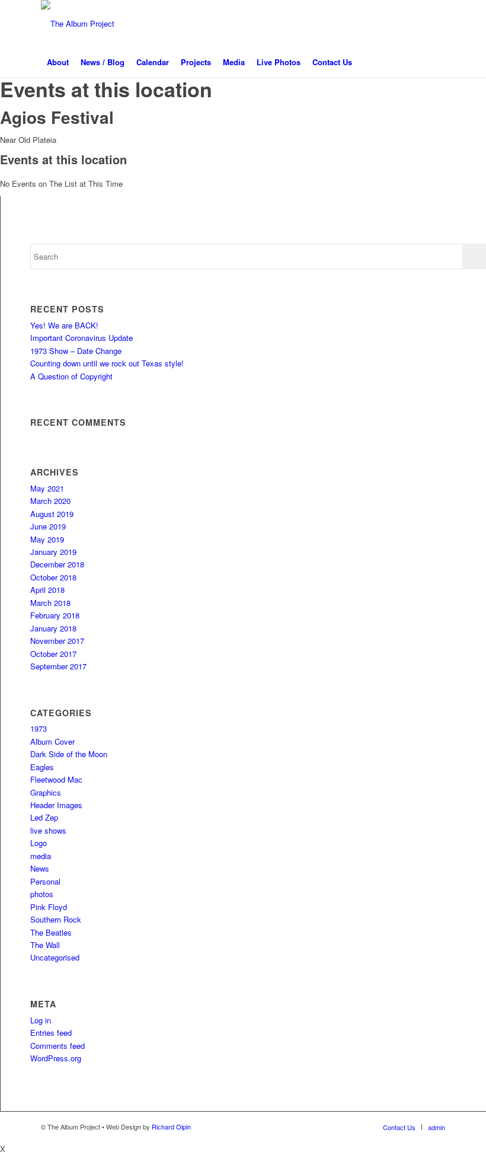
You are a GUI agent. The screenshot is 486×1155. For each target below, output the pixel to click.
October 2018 (53, 577)
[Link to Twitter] (401, 24)
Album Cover (52, 741)
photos (41, 893)
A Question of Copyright (71, 376)
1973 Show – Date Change (76, 350)
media (40, 856)
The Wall (45, 944)
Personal (45, 881)
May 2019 (47, 539)
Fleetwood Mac (56, 779)
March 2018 (50, 602)
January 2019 (53, 551)
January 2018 (53, 628)
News (39, 868)
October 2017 (53, 653)
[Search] (438, 62)
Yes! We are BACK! (64, 325)
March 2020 (50, 500)
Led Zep (44, 817)
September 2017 (58, 666)
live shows (48, 830)
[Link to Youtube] (436, 24)
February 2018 (54, 615)
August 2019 (51, 513)
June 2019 (48, 526)
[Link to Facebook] (383, 24)
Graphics (45, 792)
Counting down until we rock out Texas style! (107, 363)
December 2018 (57, 564)
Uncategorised (54, 957)
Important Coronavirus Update (81, 337)
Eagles (42, 767)
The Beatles (51, 932)
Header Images (56, 805)
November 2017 (57, 640)
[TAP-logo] (77, 23)
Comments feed (57, 1045)
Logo (38, 842)
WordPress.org (55, 1058)
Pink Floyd (48, 906)
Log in (40, 1020)
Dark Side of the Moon (68, 754)
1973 (38, 728)
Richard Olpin (171, 1126)
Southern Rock (55, 919)
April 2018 (47, 589)
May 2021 (47, 488)
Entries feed (51, 1032)
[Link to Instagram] (418, 24)
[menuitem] (58, 62)
